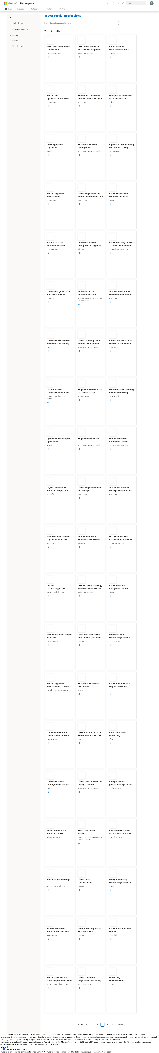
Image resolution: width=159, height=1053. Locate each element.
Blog (35, 1034)
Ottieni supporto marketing (64, 1037)
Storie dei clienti (44, 1034)
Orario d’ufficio (57, 1034)
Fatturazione (5, 1037)
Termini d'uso (65, 1052)
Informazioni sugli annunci (88, 1052)
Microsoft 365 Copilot (82, 1042)
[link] (59, 58)
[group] (47, 57)
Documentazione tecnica (89, 1034)
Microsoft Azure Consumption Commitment (131, 1034)
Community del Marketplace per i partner (25, 1039)
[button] (46, 23)
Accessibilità (53, 1044)
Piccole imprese (111, 1042)
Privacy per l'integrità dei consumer (14, 1052)
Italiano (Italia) (6, 1047)
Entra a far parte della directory (39, 1037)
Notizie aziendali (15, 1044)
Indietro (84, 1024)
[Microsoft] (10, 3)
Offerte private (106, 1034)
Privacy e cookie (52, 1052)
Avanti (120, 1024)
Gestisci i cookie (106, 1052)
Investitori (43, 1044)
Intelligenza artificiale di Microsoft (14, 1042)
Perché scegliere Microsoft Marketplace (16, 1034)
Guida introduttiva (71, 1034)
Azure (46, 1042)
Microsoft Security (36, 1042)
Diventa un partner (18, 1037)
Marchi (74, 1052)
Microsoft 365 (66, 1042)
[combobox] (82, 23)
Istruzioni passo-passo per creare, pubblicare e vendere (119, 1037)
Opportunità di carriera (128, 1042)
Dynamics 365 (55, 1042)
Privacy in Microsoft (31, 1044)
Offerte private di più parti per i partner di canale (99, 1039)
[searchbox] (26, 23)
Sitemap (32, 1052)
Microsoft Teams (98, 1042)
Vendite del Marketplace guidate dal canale (61, 1039)
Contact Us (41, 1052)
